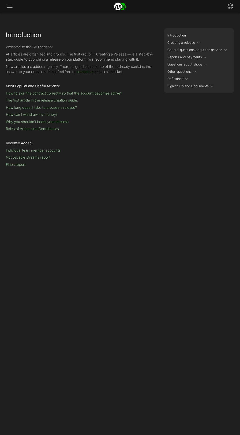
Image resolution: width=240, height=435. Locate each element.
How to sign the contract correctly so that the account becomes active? (64, 93)
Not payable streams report (28, 157)
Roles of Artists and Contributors (32, 129)
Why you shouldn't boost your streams (37, 122)
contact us (85, 71)
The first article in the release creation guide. (42, 100)
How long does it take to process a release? (41, 107)
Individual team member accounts (33, 150)
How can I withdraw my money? (31, 114)
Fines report (16, 164)
